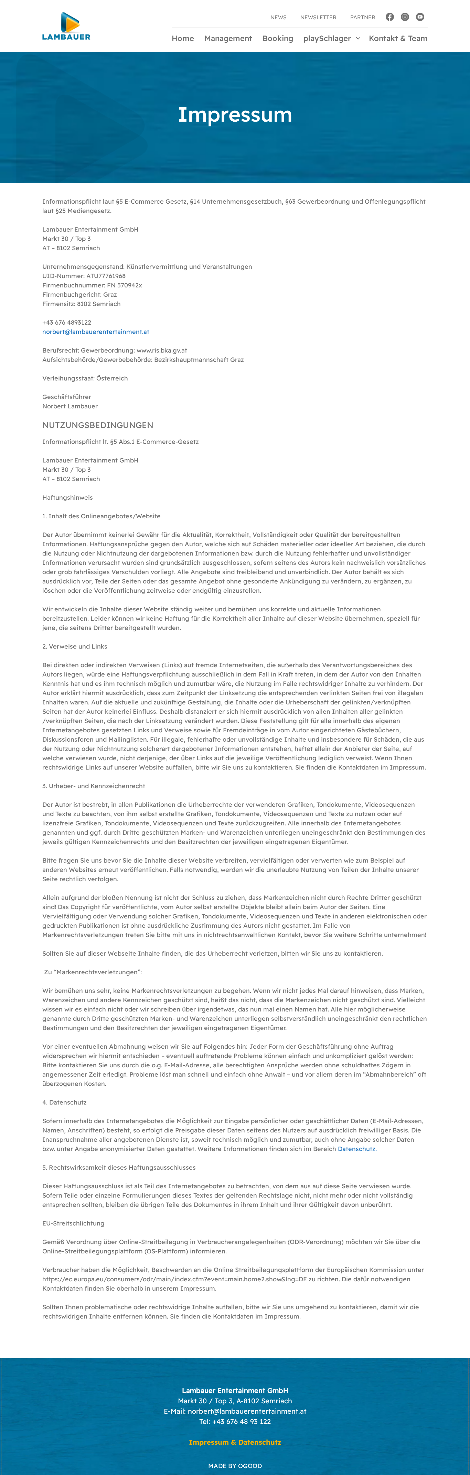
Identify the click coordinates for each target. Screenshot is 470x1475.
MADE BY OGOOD (235, 1466)
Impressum (209, 1442)
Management (228, 38)
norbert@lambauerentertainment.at (95, 332)
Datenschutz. (357, 1149)
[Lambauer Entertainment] (66, 25)
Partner (362, 17)
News (278, 17)
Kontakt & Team (398, 38)
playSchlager (327, 38)
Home (183, 38)
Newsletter (318, 17)
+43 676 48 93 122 (241, 1421)
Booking (278, 38)
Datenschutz (259, 1442)
